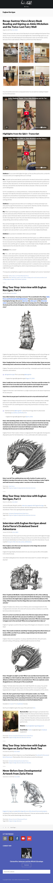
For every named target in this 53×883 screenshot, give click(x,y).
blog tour (11, 488)
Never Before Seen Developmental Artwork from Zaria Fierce (22, 772)
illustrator (24, 488)
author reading (26, 277)
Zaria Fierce (26, 275)
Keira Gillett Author (26, 2)
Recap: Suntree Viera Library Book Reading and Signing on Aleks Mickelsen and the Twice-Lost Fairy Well (25, 23)
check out (25, 301)
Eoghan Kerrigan (10, 279)
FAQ (16, 279)
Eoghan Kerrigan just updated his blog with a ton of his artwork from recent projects (25, 811)
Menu (27, 6)
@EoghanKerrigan (10, 374)
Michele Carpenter (21, 279)
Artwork (11, 735)
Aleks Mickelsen (13, 277)
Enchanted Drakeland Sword (15, 513)
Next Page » (13, 828)
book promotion (40, 277)
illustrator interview (30, 488)
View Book (26, 865)
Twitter (30, 730)
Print (15, 704)
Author (10, 275)
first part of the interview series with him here (19, 542)
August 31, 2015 (30, 378)
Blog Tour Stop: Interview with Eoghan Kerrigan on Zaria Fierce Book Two (24, 747)
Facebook (44, 730)
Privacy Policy (26, 879)
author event (20, 277)
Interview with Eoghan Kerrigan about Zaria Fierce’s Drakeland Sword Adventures (24, 526)
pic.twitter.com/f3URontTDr (19, 412)
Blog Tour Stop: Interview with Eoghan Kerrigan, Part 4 (24, 289)
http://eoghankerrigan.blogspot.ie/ (35, 726)
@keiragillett (27, 374)
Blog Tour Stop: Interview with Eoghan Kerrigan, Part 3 (24, 497)
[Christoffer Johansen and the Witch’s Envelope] (26, 853)
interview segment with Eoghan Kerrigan (33, 505)
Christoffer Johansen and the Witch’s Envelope (26, 861)
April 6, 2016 (29, 416)
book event (33, 277)
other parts (33, 301)
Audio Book (20, 704)
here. (34, 708)
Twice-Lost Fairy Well (17, 275)
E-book (11, 704)
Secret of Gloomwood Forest (20, 819)
